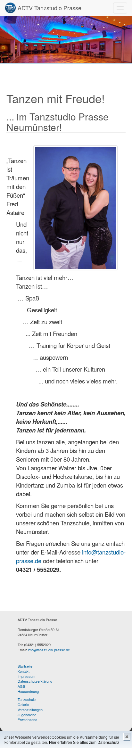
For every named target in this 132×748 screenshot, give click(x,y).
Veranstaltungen (30, 709)
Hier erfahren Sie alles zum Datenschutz (84, 742)
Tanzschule (27, 699)
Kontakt (23, 671)
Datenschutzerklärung (35, 681)
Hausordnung (28, 691)
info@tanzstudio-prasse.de (49, 649)
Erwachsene (27, 719)
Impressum (26, 676)
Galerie (23, 704)
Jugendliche (27, 714)
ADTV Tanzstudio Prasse (48, 8)
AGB (21, 686)
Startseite (25, 666)
